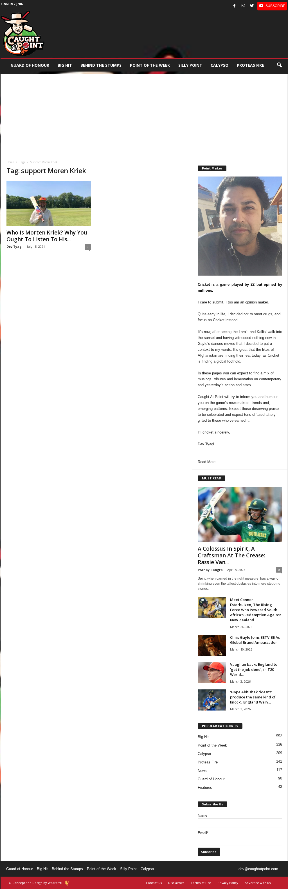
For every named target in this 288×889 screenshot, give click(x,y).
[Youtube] (272, 6)
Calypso (219, 65)
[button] (279, 65)
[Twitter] (252, 6)
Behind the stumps (101, 65)
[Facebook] (234, 6)
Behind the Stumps (67, 869)
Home (10, 162)
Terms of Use (201, 883)
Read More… (208, 462)
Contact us (154, 883)
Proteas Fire (250, 65)
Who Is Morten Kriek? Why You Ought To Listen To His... (46, 236)
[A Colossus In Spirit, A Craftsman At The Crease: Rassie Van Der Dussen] (240, 514)
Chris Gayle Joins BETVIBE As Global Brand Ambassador (255, 640)
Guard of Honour (30, 65)
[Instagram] (243, 6)
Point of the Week (150, 65)
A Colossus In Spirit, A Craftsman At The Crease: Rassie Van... (231, 555)
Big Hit (65, 65)
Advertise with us (258, 883)
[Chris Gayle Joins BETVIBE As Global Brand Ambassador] (212, 645)
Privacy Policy (227, 883)
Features (205, 787)
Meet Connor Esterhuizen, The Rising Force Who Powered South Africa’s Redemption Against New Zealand (255, 609)
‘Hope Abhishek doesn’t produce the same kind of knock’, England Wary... (253, 697)
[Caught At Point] (22, 33)
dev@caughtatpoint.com (258, 869)
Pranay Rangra (210, 570)
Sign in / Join (12, 4)
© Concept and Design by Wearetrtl (35, 883)
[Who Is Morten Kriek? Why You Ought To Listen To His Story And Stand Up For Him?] (48, 203)
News (202, 771)
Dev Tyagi (14, 246)
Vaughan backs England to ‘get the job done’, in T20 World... (253, 669)
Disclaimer (176, 883)
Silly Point (190, 65)
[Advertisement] (144, 113)
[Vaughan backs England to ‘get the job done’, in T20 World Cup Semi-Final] (212, 672)
